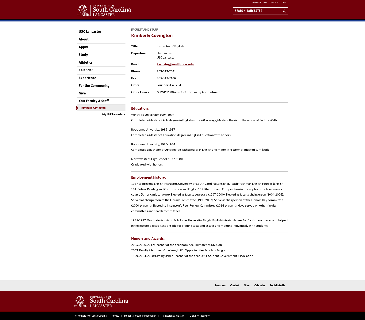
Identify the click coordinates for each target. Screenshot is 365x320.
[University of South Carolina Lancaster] (101, 301)
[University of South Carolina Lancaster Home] (104, 10)
